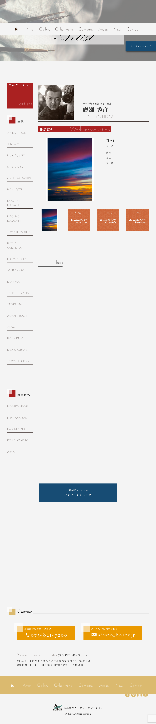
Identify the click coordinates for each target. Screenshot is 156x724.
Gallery (44, 29)
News (117, 29)
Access (103, 29)
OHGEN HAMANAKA (19, 178)
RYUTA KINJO (15, 338)
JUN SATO (13, 144)
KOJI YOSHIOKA (17, 259)
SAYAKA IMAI (14, 304)
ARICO (11, 451)
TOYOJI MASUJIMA (18, 232)
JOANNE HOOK (16, 132)
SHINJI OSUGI (15, 166)
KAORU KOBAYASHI (18, 349)
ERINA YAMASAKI (17, 417)
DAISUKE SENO (16, 429)
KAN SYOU (13, 281)
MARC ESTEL (15, 189)
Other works (64, 29)
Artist (30, 29)
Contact (133, 29)
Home (16, 29)
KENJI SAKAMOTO (18, 440)
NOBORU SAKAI (16, 155)
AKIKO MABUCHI (17, 315)
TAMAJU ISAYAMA (18, 293)
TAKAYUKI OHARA (18, 361)
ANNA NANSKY (16, 270)
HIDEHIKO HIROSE (17, 406)
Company (85, 29)
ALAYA (11, 327)
